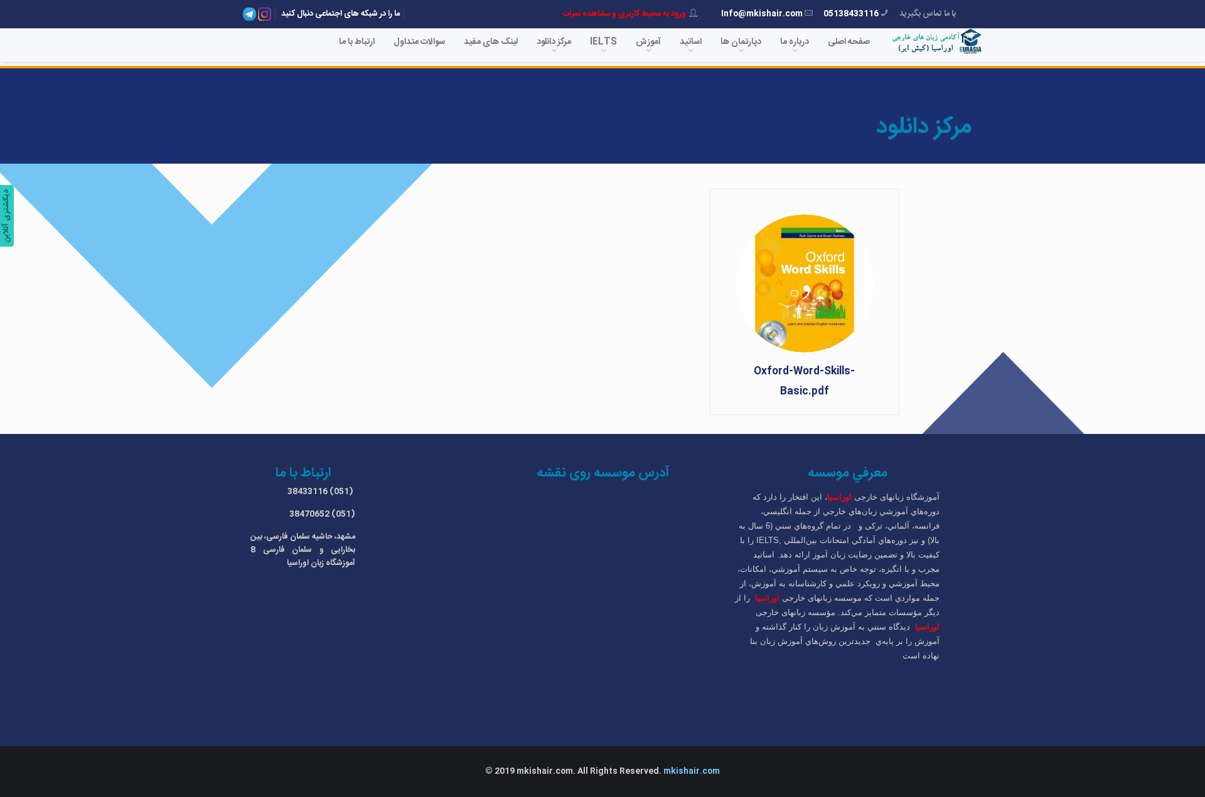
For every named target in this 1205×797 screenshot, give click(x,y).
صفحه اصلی (849, 42)
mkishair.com (691, 771)
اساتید (691, 42)
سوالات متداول (419, 42)
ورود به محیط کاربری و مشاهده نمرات (624, 14)
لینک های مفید (491, 42)
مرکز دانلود (554, 42)
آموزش (648, 42)
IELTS (603, 42)
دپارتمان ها (740, 42)
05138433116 (851, 14)
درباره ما (794, 42)
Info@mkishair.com (762, 14)
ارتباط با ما (357, 42)
